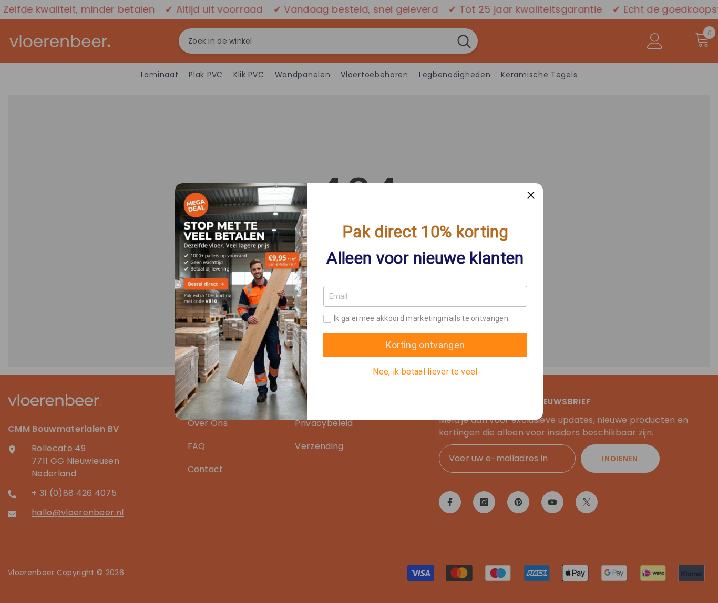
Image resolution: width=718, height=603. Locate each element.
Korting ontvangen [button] (425, 344)
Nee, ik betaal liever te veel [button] (425, 372)
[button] (531, 195)
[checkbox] (327, 319)
